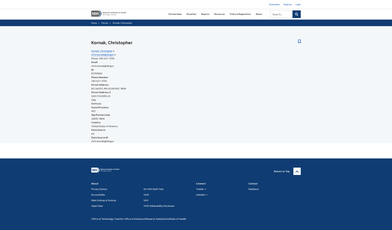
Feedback (253, 188)
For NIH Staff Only (154, 188)
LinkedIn (200, 194)
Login (298, 4)
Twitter (200, 188)
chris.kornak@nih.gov (102, 54)
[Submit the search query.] (296, 14)
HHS (146, 194)
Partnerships (175, 14)
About (259, 14)
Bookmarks (274, 4)
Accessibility (98, 194)
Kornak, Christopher (102, 50)
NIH (146, 200)
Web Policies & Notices (103, 200)
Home (94, 23)
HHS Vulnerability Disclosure (159, 205)
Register (288, 4)
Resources (219, 14)
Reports (205, 14)
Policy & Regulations (240, 14)
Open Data (97, 205)
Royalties (191, 14)
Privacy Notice (99, 188)
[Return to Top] (297, 171)
